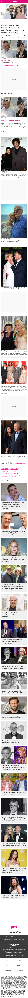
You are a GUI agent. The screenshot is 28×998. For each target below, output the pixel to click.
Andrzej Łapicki (14, 468)
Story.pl (20, 973)
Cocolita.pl (7, 965)
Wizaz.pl (21, 970)
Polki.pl (20, 960)
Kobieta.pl (21, 963)
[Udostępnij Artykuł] (18, 65)
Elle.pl (7, 960)
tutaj (12, 996)
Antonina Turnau (15, 476)
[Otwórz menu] (1, 1)
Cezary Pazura (5, 471)
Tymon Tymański (5, 476)
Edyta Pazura (13, 471)
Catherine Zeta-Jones (6, 473)
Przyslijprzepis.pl (20, 965)
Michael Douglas (17, 473)
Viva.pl (21, 968)
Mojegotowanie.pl (7, 970)
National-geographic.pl (7, 973)
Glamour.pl (7, 963)
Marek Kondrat (5, 468)
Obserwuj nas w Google (9, 65)
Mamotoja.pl (7, 968)
